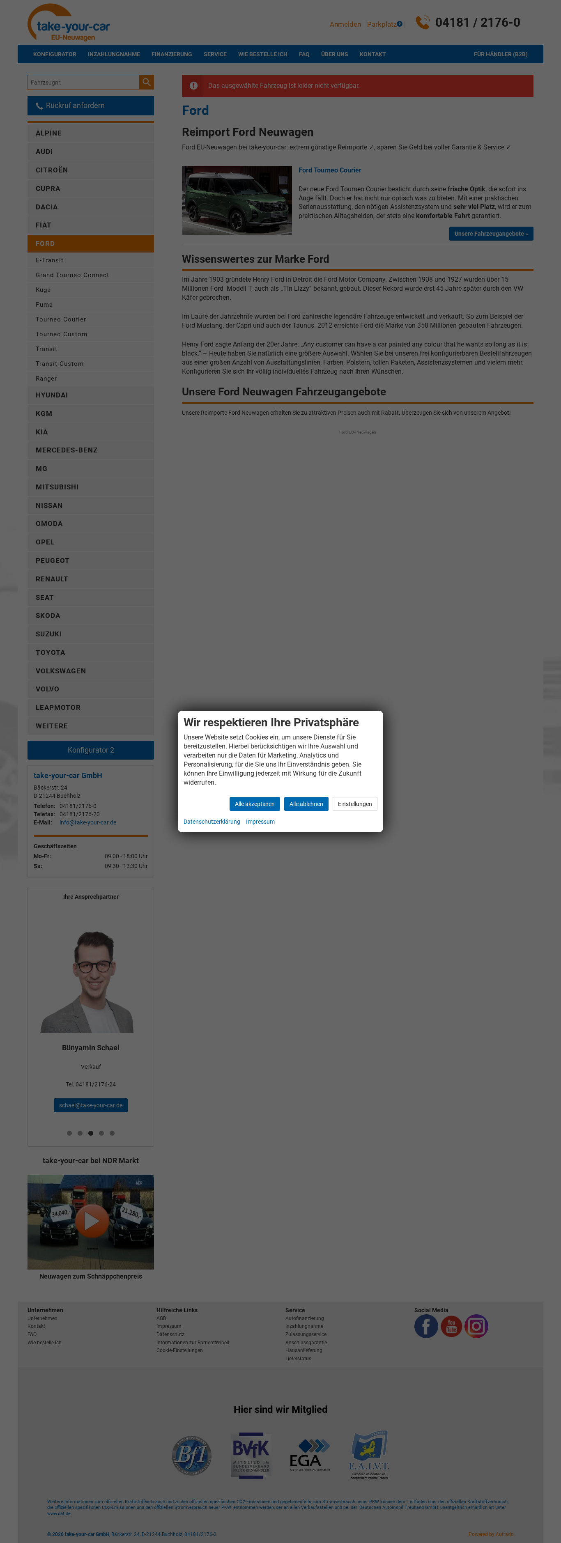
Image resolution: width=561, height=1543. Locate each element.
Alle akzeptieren (255, 804)
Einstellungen (355, 804)
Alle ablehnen (306, 804)
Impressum (260, 821)
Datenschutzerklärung (212, 821)
